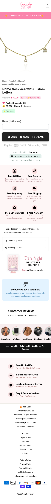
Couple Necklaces (16, 81)
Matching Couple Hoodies (25, 419)
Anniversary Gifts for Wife (25, 423)
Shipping (25, 453)
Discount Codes (25, 449)
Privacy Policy (25, 464)
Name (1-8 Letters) (11, 121)
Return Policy (25, 460)
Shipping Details (14, 248)
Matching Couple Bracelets (25, 415)
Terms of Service (25, 468)
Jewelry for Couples (25, 411)
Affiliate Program (25, 472)
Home (4, 81)
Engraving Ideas (15, 241)
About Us (25, 433)
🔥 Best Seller (25, 407)
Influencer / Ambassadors (25, 476)
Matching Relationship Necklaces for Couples (27, 347)
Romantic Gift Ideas (25, 427)
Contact (25, 441)
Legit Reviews (25, 437)
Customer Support (25, 445)
